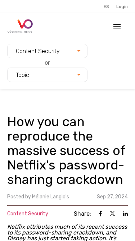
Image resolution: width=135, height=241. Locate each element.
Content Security (27, 214)
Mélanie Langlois (50, 197)
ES (106, 6)
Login (122, 6)
